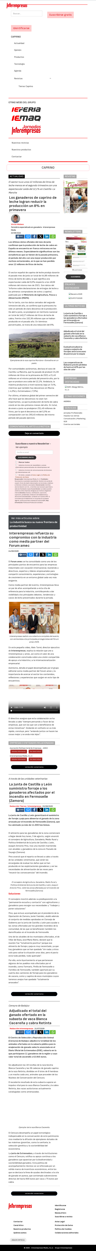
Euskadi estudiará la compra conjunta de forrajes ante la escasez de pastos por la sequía (75, 350)
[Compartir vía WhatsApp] (53, 236)
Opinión (17, 50)
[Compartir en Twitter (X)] (40, 236)
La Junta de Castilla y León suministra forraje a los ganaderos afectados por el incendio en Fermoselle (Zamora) (75, 318)
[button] (32, 78)
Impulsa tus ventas (71, 416)
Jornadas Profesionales (73, 413)
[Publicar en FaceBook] (34, 236)
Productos (19, 57)
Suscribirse (75, 277)
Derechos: (23, 493)
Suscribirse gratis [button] (60, 15)
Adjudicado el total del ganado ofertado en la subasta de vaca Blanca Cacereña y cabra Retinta (75, 335)
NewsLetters (60, 1243)
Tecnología (19, 64)
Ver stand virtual (35, 751)
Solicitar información (19, 751)
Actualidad (19, 43)
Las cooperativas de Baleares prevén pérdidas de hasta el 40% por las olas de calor (75, 366)
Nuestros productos (21, 149)
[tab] (48, 78)
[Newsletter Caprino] (76, 251)
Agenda (17, 71)
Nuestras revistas (20, 143)
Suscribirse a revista (63, 1247)
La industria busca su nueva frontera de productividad (33, 524)
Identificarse (60, 1236)
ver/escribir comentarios (34, 767)
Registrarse (60, 1239)
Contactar (17, 156)
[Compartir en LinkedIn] (46, 236)
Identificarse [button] (21, 28)
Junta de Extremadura (21, 1183)
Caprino (16, 36)
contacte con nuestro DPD (40, 496)
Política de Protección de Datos (33, 502)
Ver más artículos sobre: (25, 518)
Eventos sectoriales (72, 424)
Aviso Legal (36, 475)
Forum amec (16, 561)
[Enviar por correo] (28, 236)
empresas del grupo (30, 491)
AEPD (44, 500)
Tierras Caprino (25, 86)
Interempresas (18, 650)
